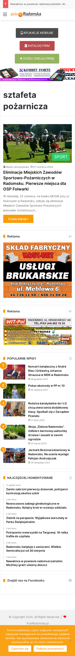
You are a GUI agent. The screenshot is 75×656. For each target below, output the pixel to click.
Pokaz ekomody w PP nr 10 (46, 385)
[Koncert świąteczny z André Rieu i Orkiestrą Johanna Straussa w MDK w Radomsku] (14, 372)
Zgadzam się (19, 648)
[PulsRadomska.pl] (26, 14)
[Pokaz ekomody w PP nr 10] (14, 391)
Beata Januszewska (17, 166)
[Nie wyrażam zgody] (70, 641)
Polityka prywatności (50, 648)
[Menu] (5, 15)
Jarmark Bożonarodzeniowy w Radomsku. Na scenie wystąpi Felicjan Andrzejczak (49, 454)
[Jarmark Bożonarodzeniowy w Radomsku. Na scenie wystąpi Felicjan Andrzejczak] (14, 455)
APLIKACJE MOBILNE (38, 33)
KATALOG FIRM (38, 46)
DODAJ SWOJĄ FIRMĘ (38, 58)
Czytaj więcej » (18, 219)
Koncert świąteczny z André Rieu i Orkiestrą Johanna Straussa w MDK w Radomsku (48, 371)
